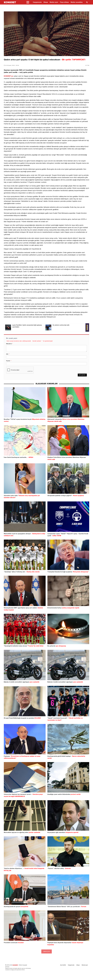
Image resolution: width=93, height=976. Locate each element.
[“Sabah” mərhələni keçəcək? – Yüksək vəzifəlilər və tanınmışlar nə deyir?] (68, 701)
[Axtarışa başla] (87, 2)
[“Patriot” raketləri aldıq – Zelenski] (68, 851)
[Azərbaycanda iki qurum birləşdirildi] (25, 889)
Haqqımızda (37, 2)
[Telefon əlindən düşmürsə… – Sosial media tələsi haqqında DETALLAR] (25, 851)
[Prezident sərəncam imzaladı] (25, 925)
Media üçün (54, 2)
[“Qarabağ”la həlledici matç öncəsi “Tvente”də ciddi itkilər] (25, 629)
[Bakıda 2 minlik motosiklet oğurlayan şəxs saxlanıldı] (25, 665)
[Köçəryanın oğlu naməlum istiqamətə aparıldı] (68, 815)
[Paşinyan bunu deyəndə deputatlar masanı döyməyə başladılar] (68, 925)
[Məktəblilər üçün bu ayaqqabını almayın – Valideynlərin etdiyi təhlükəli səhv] (25, 516)
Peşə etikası (64, 2)
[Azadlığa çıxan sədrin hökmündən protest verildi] (68, 777)
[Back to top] (87, 970)
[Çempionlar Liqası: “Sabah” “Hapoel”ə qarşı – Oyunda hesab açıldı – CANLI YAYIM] (68, 516)
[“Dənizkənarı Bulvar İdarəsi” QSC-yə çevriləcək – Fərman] (68, 889)
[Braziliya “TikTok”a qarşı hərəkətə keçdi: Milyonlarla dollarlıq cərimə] (25, 402)
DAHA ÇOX (46, 951)
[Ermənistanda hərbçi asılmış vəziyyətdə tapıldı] (68, 591)
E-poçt (8, 360)
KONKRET (15, 965)
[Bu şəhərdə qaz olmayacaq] (68, 629)
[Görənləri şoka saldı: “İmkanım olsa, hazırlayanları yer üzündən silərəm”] (25, 478)
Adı (7, 354)
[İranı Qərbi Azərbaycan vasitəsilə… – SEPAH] (25, 440)
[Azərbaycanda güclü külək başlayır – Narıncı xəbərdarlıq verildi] (68, 739)
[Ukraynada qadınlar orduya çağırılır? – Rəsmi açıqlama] (68, 478)
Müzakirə (9, 343)
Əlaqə (45, 2)
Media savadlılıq (76, 2)
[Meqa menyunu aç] (28, 2)
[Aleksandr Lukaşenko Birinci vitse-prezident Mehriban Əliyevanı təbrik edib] (68, 402)
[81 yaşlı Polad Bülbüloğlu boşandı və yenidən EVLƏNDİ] (25, 701)
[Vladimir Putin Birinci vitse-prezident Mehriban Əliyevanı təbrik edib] (68, 440)
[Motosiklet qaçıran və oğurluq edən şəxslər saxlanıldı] (25, 815)
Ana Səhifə (63, 965)
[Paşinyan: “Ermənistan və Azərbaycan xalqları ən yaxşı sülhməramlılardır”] (25, 739)
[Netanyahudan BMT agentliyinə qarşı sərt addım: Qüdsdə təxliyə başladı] (25, 591)
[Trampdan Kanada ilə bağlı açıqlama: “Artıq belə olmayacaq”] (68, 555)
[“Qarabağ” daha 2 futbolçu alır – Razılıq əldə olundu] (25, 555)
